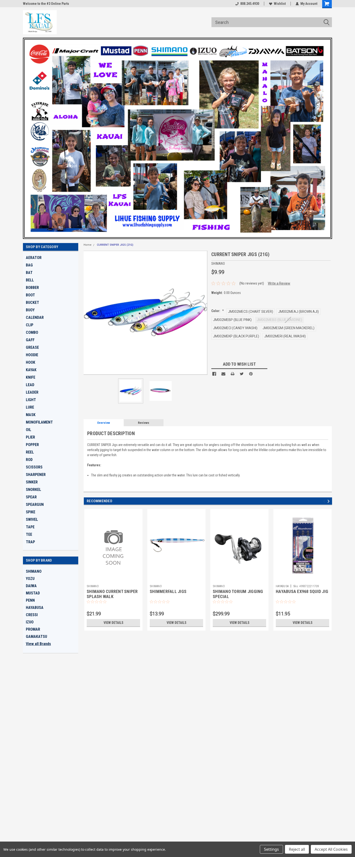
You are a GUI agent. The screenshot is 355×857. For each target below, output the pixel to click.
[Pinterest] (251, 374)
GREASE (32, 347)
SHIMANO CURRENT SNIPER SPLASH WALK (112, 594)
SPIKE (30, 512)
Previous (88, 312)
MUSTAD (33, 593)
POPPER (32, 444)
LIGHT (31, 399)
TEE (29, 534)
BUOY (30, 310)
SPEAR (31, 497)
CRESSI (32, 615)
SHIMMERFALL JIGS (168, 591)
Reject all (297, 849)
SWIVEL (32, 519)
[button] (177, 138)
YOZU (30, 578)
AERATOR (34, 257)
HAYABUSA (34, 607)
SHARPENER (36, 474)
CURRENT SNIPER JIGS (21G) (115, 244)
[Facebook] (214, 374)
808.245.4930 (249, 4)
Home (88, 244)
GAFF (30, 340)
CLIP (29, 325)
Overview (103, 423)
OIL (28, 429)
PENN (30, 600)
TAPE (30, 527)
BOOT (30, 295)
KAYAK (31, 370)
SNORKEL (33, 489)
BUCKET (32, 302)
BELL (30, 280)
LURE (30, 407)
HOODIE (32, 355)
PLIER (30, 437)
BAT (29, 272)
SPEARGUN (35, 504)
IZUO (30, 622)
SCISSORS (34, 467)
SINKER (32, 482)
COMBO (32, 332)
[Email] (223, 374)
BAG (29, 265)
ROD (29, 459)
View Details (113, 623)
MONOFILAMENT (39, 422)
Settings (271, 849)
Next (203, 312)
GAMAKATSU (36, 636)
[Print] (232, 374)
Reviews (143, 423)
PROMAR (33, 629)
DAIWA (31, 586)
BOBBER (32, 287)
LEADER (32, 392)
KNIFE (30, 377)
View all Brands (38, 643)
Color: (217, 311)
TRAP (30, 542)
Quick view (113, 579)
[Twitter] (242, 374)
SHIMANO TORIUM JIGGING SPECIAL (238, 594)
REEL (30, 452)
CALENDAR (35, 317)
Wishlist (280, 4)
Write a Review (279, 283)
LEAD (30, 385)
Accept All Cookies (331, 849)
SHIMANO (34, 571)
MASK (31, 414)
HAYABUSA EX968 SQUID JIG (302, 591)
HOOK (30, 362)
